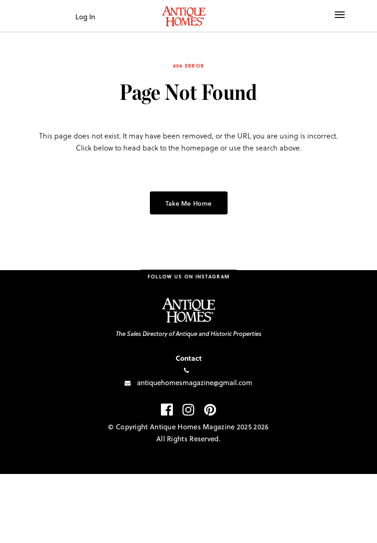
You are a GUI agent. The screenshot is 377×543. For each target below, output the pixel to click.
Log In (85, 17)
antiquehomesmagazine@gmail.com (194, 382)
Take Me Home (189, 203)
